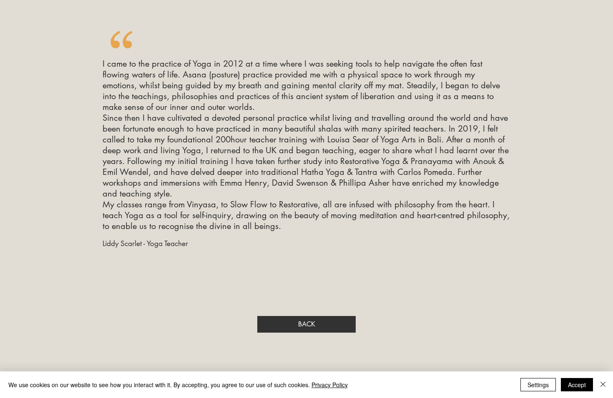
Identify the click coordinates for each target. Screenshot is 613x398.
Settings (538, 385)
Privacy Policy (330, 385)
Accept (577, 385)
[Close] (603, 384)
